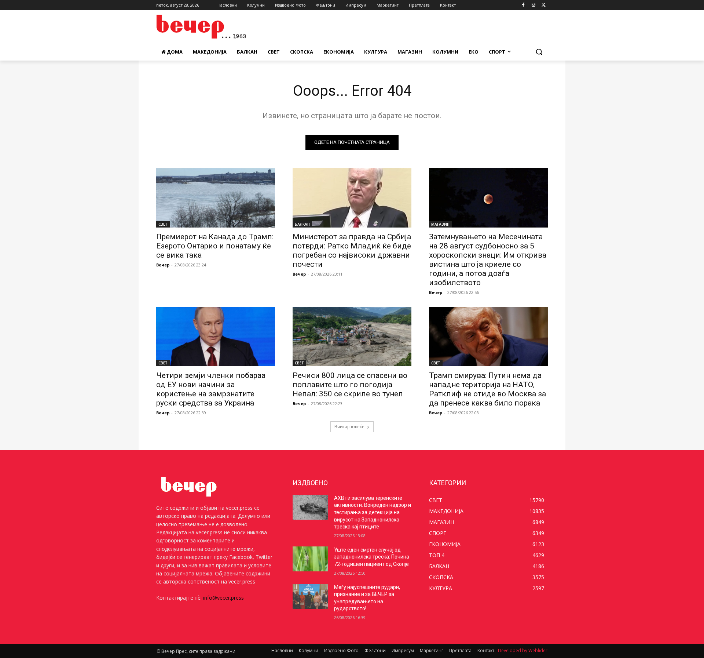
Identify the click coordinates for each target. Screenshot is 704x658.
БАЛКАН (302, 224)
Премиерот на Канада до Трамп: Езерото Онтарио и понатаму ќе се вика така (215, 245)
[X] (543, 5)
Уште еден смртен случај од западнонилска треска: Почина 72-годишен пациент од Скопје (371, 557)
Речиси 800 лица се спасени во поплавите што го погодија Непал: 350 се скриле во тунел (350, 384)
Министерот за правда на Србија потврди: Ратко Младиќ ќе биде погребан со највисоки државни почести (352, 250)
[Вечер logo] (215, 26)
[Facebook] (523, 5)
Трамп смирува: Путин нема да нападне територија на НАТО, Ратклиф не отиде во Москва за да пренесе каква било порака (487, 389)
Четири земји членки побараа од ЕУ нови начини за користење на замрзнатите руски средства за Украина (210, 389)
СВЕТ (163, 224)
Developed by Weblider (522, 650)
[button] (539, 52)
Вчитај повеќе (349, 426)
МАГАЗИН (440, 224)
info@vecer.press (223, 597)
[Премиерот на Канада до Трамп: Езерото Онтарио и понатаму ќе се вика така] (215, 198)
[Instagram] (533, 5)
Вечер (162, 265)
